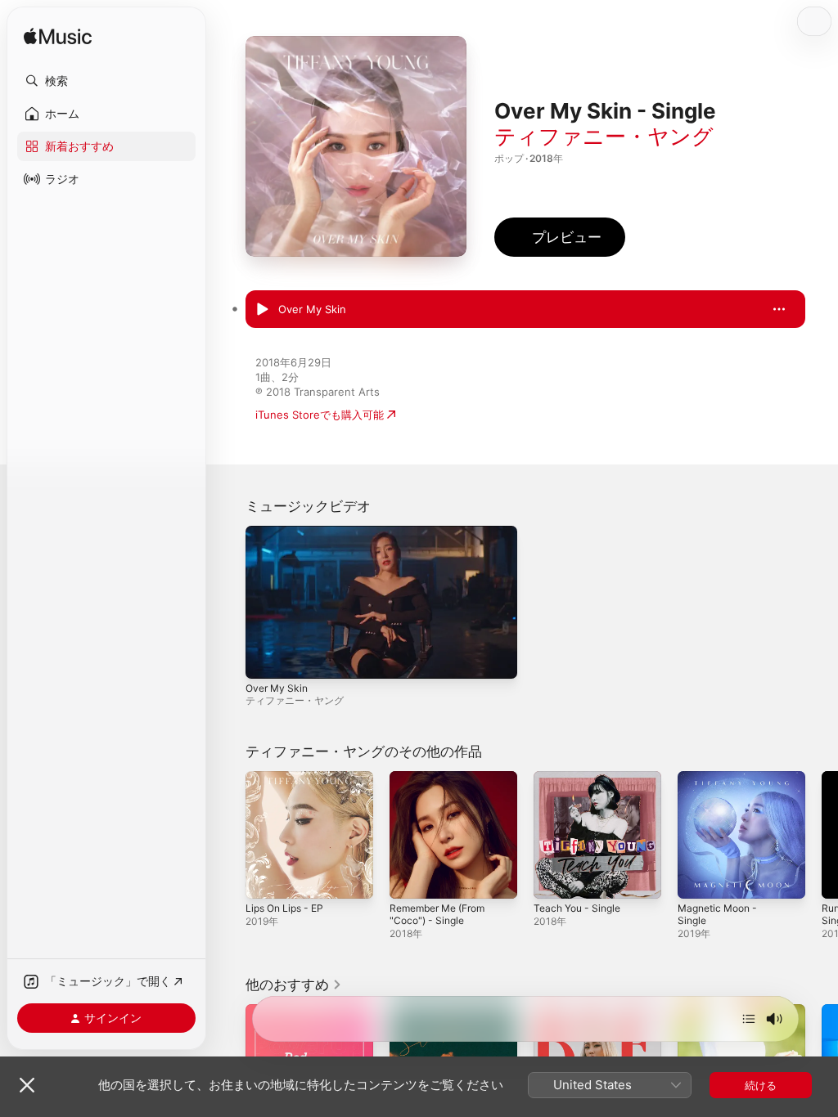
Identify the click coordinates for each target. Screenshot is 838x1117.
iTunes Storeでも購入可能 (319, 414)
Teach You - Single (577, 908)
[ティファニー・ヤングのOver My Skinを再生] (262, 310)
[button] (106, 81)
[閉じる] (27, 1085)
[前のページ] (229, 835)
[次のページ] (821, 835)
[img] (58, 37)
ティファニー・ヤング (604, 136)
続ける (761, 1085)
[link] (294, 985)
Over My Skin (277, 688)
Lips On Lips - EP (284, 908)
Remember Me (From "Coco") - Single (437, 914)
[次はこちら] (749, 1018)
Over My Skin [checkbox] (312, 309)
